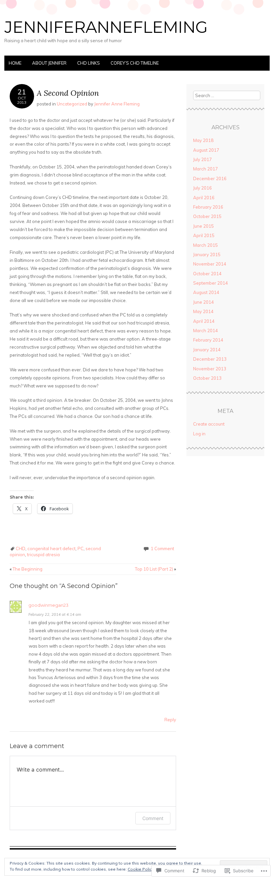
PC (81, 548)
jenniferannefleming (106, 27)
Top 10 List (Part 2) (155, 569)
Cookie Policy (141, 869)
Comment (152, 818)
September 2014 (210, 283)
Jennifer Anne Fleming (117, 103)
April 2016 (204, 197)
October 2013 (207, 378)
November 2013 (209, 368)
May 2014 (203, 311)
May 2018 (203, 140)
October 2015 (207, 216)
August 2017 (206, 150)
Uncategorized (72, 103)
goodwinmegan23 (48, 605)
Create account (209, 424)
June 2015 (203, 226)
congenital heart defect (51, 548)
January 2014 (207, 349)
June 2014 (203, 302)
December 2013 (210, 359)
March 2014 (205, 330)
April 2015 (204, 235)
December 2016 (210, 178)
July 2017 (202, 159)
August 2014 (206, 292)
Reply (170, 719)
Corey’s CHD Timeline (135, 63)
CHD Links (88, 63)
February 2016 (208, 207)
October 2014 (207, 273)
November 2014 (209, 264)
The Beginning (26, 569)
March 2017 (205, 168)
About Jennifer (49, 63)
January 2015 (207, 254)
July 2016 (202, 188)
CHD (20, 548)
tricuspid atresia (43, 554)
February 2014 (208, 340)
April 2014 (204, 321)
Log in (199, 433)
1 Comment (162, 548)
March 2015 (205, 245)
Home (15, 63)
